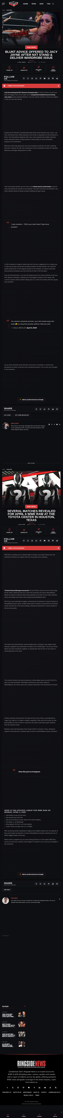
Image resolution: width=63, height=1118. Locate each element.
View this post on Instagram (29, 772)
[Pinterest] (40, 78)
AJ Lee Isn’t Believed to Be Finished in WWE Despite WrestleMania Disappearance (7, 1045)
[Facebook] (23, 78)
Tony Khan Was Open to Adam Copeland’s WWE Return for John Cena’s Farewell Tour (8, 1015)
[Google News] (32, 78)
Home (25, 4)
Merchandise (27, 1092)
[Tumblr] (34, 1087)
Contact (44, 1092)
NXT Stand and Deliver (22, 415)
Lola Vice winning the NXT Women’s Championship (20, 92)
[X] (28, 78)
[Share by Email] (57, 409)
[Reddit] (57, 78)
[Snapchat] (52, 78)
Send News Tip (6, 1092)
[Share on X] (40, 409)
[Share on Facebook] (36, 409)
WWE (34, 4)
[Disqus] (31, 961)
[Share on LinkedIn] (44, 409)
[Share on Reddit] (52, 409)
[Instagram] (48, 78)
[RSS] (56, 1087)
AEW (41, 4)
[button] (53, 4)
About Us (36, 1092)
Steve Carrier (21, 62)
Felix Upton (22, 524)
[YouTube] (44, 78)
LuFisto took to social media (42, 186)
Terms (37, 1095)
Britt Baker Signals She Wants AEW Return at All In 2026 (8, 1025)
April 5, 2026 (32, 328)
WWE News (9, 10)
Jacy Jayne (7, 415)
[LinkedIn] (36, 78)
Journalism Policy (55, 1092)
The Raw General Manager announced (16, 590)
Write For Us (17, 1092)
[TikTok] (50, 1087)
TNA (48, 4)
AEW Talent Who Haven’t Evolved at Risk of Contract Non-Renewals (8, 1035)
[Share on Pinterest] (48, 409)
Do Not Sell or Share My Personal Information (31, 1103)
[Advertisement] (15, 207)
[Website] (49, 424)
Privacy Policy (28, 1095)
